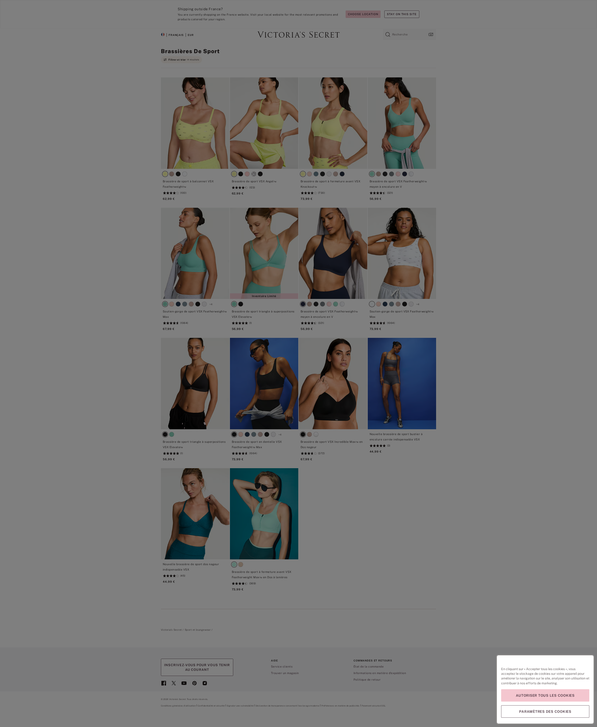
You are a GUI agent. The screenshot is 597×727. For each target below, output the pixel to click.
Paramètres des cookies (545, 711)
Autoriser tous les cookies (545, 695)
